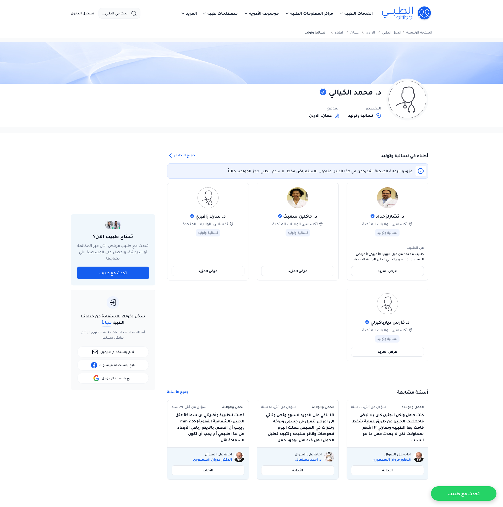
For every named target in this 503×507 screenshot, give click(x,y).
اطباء (339, 32)
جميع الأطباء (184, 155)
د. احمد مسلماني (308, 459)
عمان (354, 32)
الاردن (370, 32)
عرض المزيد (387, 271)
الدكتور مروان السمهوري (392, 459)
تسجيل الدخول (82, 13)
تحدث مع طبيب (113, 273)
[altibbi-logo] (406, 13)
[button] (356, 13)
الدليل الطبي (391, 32)
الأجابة (387, 470)
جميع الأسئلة (177, 392)
